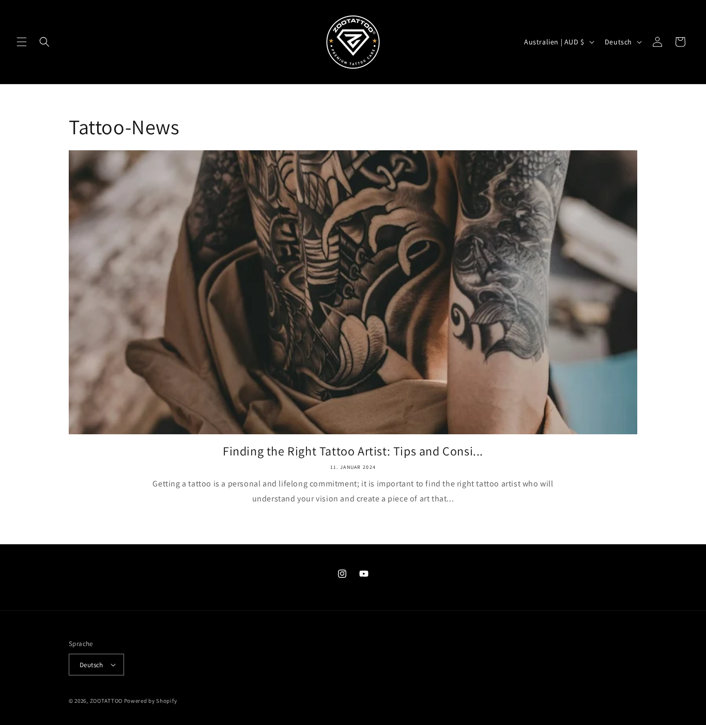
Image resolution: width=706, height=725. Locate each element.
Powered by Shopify (150, 700)
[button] (21, 41)
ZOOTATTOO (106, 700)
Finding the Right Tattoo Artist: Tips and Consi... (353, 451)
